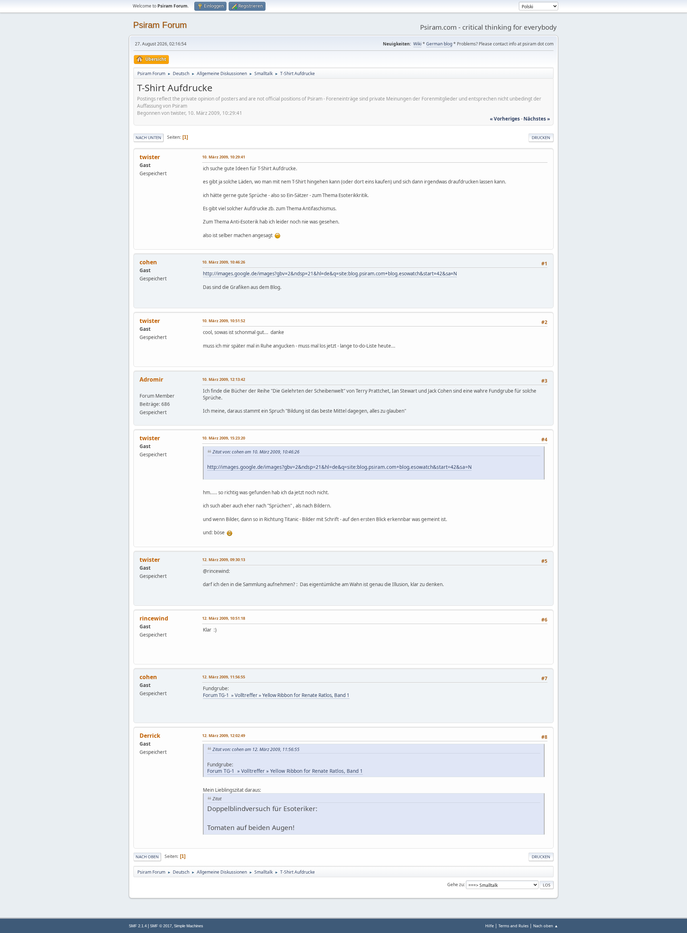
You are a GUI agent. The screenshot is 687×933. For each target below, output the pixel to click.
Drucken (541, 137)
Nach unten (148, 137)
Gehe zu (455, 885)
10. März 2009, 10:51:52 (223, 320)
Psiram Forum (160, 25)
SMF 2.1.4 (138, 926)
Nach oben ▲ (545, 925)
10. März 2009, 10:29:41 (223, 156)
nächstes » (536, 119)
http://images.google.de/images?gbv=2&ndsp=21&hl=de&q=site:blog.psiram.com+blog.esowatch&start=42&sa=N (330, 273)
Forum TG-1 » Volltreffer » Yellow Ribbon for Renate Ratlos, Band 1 (276, 695)
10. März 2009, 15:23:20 (223, 438)
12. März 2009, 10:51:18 (223, 618)
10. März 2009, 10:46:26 (223, 262)
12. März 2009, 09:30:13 (223, 559)
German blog (439, 44)
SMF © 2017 (161, 926)
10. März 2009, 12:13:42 (223, 379)
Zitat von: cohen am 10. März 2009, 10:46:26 (256, 452)
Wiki (417, 44)
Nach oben (147, 856)
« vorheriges (505, 119)
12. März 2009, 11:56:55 (223, 676)
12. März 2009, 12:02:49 (223, 735)
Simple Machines (188, 926)
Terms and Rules (513, 925)
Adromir (151, 379)
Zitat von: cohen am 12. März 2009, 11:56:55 (256, 749)
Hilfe (489, 925)
